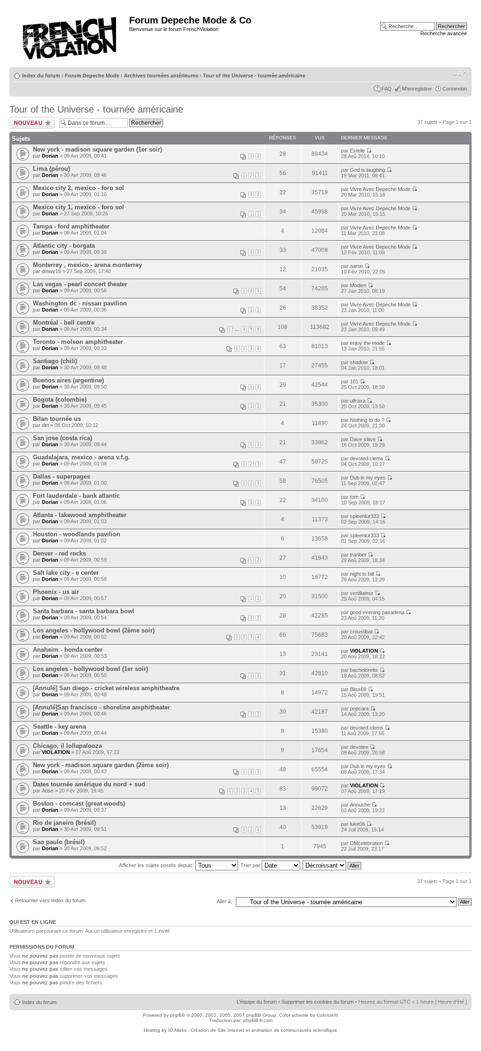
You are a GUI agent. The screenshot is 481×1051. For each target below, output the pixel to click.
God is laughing (367, 170)
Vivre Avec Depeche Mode (380, 189)
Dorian (50, 156)
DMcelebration (366, 843)
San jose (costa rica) (62, 438)
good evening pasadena (377, 612)
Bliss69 (358, 689)
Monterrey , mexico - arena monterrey (87, 264)
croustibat (361, 631)
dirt (45, 425)
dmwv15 (51, 271)
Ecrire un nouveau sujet (30, 122)
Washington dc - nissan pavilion (80, 303)
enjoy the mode (367, 343)
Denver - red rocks (59, 553)
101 (354, 381)
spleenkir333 (364, 516)
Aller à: (224, 901)
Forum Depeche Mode (92, 75)
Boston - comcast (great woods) (79, 803)
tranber (358, 554)
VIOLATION (364, 651)
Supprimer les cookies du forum (317, 1002)
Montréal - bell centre (63, 322)
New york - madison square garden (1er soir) (97, 149)
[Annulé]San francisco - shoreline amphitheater (101, 707)
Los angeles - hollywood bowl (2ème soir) (94, 630)
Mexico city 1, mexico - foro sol (78, 207)
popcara (359, 708)
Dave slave (363, 439)
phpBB (177, 1015)
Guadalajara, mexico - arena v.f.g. (81, 457)
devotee (359, 747)
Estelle (357, 150)
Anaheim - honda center (67, 649)
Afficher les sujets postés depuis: (157, 865)
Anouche (360, 804)
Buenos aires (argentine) (68, 380)
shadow (359, 362)
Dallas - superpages (61, 476)
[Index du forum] (70, 35)
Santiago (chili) (55, 361)
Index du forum (41, 75)
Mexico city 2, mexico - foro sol (78, 187)
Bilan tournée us (57, 418)
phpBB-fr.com (257, 1020)
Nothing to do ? (367, 420)
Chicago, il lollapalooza (67, 745)
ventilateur (361, 593)
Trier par (251, 865)
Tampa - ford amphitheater (71, 226)
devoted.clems (366, 458)
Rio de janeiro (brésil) (64, 822)
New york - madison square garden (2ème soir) (101, 765)
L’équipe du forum (257, 1002)
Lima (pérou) (51, 168)
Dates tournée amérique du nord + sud (89, 784)
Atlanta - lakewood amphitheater (79, 514)
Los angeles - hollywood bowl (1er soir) (90, 668)
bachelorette (364, 670)
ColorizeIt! (327, 1015)
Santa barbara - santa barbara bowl (83, 611)
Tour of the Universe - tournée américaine (254, 75)
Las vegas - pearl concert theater (80, 284)
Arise (48, 790)
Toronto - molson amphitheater (78, 341)
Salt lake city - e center (66, 572)
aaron (356, 266)
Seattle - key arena (59, 726)
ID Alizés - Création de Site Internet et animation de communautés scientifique (252, 1030)
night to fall (362, 574)
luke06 (357, 824)
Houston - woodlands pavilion (76, 534)
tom (354, 497)
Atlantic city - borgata (64, 245)
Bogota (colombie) (59, 399)
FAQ (386, 88)
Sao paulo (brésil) (59, 841)
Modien (358, 285)
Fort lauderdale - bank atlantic (76, 495)
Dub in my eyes (368, 477)
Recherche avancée (443, 33)
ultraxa (357, 401)
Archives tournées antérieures (161, 75)
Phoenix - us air (56, 591)
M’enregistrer (417, 88)
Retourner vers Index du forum (50, 900)
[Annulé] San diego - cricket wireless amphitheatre (106, 688)
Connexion (454, 88)
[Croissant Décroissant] (332, 865)
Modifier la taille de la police (460, 73)
